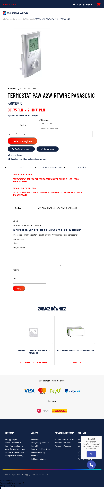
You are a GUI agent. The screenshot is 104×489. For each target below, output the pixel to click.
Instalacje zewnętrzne (14, 452)
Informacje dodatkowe (52, 167)
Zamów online (49, 149)
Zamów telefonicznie (22, 149)
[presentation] (3, 339)
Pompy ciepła (11, 439)
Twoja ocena (18, 239)
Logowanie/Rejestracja (41, 449)
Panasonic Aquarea (63, 446)
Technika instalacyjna (14, 446)
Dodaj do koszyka (21, 141)
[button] (91, 464)
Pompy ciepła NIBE (63, 442)
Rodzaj (23, 125)
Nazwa (16, 269)
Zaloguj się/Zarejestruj (84, 4)
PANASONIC (15, 103)
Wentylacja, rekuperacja (15, 19)
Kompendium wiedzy (14, 455)
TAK (91, 454)
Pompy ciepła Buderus (64, 439)
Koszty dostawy (17, 154)
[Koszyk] (98, 4)
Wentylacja (30, 19)
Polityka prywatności (40, 442)
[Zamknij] (101, 436)
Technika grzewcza (13, 442)
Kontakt (34, 446)
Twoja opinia (19, 247)
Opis (22, 167)
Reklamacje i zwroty (39, 459)
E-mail (15, 278)
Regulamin (35, 439)
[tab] (22, 167)
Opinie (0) (81, 167)
